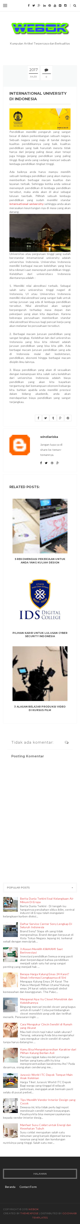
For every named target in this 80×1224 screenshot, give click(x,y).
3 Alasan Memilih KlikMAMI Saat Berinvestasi (41, 950)
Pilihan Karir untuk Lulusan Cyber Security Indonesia (40, 634)
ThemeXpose (29, 1213)
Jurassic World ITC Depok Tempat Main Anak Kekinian (46, 1076)
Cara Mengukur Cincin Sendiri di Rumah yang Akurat (46, 1026)
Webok (33, 1209)
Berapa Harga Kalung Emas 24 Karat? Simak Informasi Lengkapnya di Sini (44, 975)
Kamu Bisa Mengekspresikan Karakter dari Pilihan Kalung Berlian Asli (48, 1051)
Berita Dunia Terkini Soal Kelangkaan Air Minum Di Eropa (46, 900)
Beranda (10, 1186)
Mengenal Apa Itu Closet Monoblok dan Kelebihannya (46, 1000)
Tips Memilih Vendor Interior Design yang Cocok (47, 1101)
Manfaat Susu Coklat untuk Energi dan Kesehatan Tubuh (45, 1126)
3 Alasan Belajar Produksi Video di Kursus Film (40, 708)
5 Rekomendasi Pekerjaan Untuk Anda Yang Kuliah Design (40, 560)
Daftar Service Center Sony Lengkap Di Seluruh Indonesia (46, 925)
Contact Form (28, 1186)
